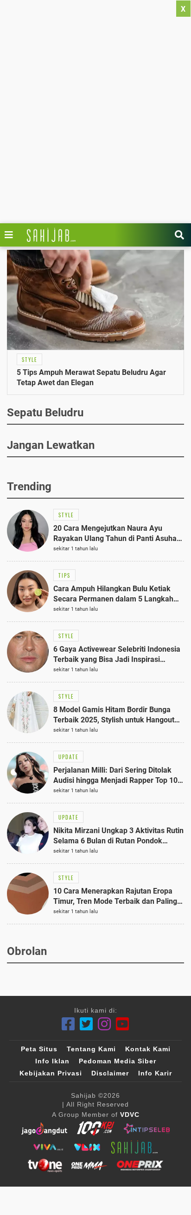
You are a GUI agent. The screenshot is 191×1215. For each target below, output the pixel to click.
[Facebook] (68, 1024)
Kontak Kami (148, 1049)
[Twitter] (86, 1024)
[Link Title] (11, 235)
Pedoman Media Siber (117, 1061)
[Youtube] (122, 1024)
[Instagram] (104, 1024)
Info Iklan (52, 1061)
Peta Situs (39, 1049)
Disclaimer (110, 1073)
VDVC (130, 1114)
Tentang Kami (91, 1049)
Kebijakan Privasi (50, 1073)
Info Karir (155, 1073)
